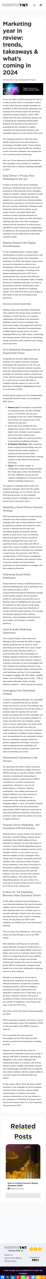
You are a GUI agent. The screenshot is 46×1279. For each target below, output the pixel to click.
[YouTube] (40, 1249)
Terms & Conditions (13, 1258)
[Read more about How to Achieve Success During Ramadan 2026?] (23, 1161)
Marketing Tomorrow (17, 1189)
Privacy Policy (10, 1261)
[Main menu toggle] (40, 5)
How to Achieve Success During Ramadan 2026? (23, 1184)
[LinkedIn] (31, 1249)
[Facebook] (35, 1249)
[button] (34, 6)
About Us (8, 1255)
